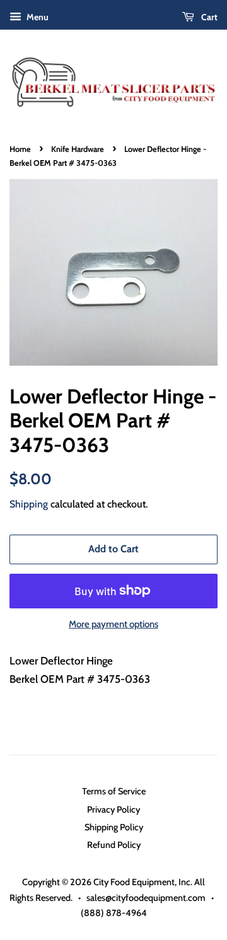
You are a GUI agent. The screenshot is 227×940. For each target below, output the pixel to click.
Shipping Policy (113, 827)
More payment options (113, 624)
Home (20, 149)
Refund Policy (114, 844)
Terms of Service (114, 791)
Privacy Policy (113, 809)
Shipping (28, 504)
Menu (37, 17)
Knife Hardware (77, 149)
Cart (208, 17)
